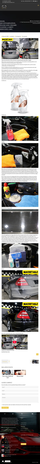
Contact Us (34, 462)
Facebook (5, 413)
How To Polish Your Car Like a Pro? (10, 454)
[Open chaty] (3, 461)
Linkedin (22, 413)
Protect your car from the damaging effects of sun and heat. (11, 437)
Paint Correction (23, 424)
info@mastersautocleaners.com (9, 2)
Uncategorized (18, 36)
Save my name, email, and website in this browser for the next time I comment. (17, 404)
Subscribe (23, 444)
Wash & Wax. (23, 426)
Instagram (12, 413)
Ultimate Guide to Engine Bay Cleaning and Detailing (12, 450)
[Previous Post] (9, 361)
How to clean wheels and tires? (7, 376)
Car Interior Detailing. (24, 428)
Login (36, 1)
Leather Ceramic (23, 422)
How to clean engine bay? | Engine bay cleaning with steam (11, 445)
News (37, 462)
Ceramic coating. (24, 430)
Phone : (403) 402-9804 (26, 1)
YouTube (32, 413)
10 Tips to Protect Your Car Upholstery (11, 441)
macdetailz (12, 36)
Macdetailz (10, 462)
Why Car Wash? (20, 376)
